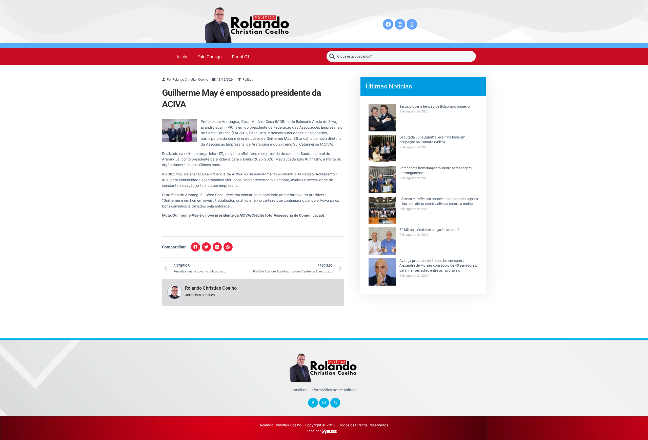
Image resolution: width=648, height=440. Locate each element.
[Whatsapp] (412, 24)
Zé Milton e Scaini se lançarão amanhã (429, 230)
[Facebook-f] (313, 403)
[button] (195, 246)
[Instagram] (400, 24)
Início (182, 56)
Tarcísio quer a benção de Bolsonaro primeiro (434, 106)
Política (247, 79)
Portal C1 (240, 56)
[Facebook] (388, 24)
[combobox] (401, 56)
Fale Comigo (209, 56)
